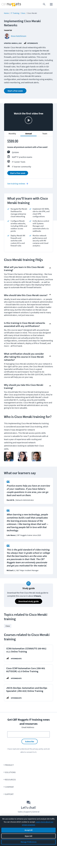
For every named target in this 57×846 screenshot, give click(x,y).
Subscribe (29, 741)
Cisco (23, 13)
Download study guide (28, 601)
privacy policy (38, 749)
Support (9, 794)
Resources (10, 779)
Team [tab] (44, 133)
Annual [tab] (28, 133)
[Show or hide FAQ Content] (50, 268)
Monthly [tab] (12, 133)
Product (9, 765)
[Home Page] (6, 4)
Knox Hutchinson (18, 36)
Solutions (10, 772)
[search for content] (44, 4)
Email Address (28, 727)
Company (9, 786)
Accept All (28, 830)
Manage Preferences (28, 842)
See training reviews (16, 183)
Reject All (28, 836)
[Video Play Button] (28, 120)
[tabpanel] (28, 158)
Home (6, 13)
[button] (26, 268)
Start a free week (15, 90)
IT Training (15, 13)
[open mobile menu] (51, 4)
